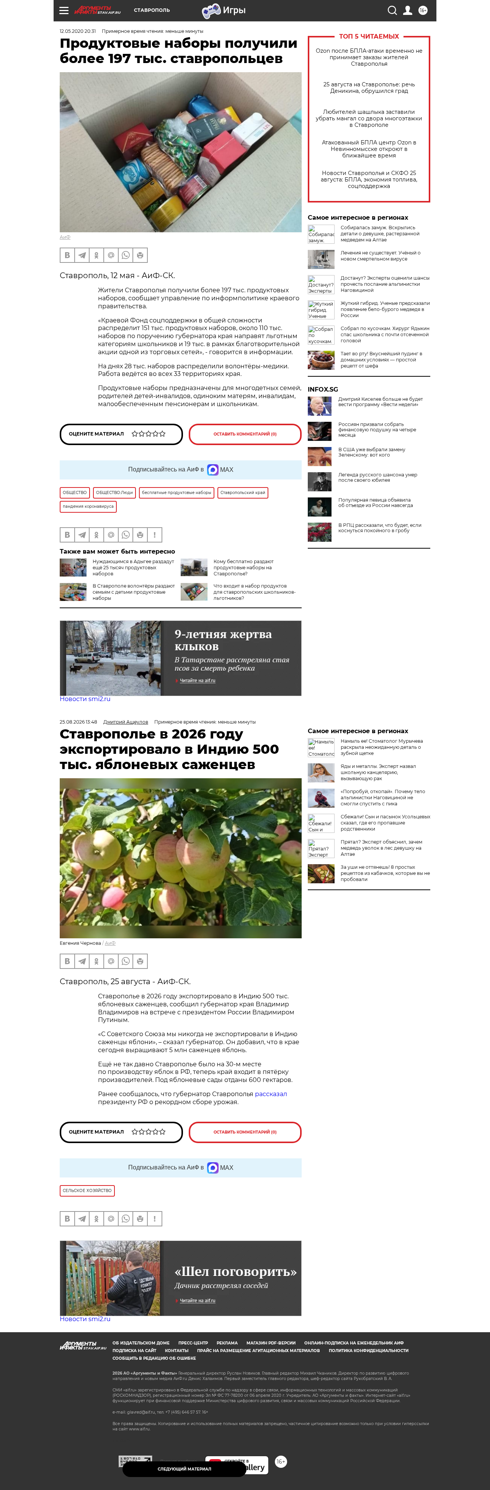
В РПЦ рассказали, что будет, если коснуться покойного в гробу (379, 528)
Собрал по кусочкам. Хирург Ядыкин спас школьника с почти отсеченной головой (385, 334)
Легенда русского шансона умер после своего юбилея (377, 477)
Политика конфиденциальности (368, 1350)
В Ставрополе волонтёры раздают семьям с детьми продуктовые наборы (134, 592)
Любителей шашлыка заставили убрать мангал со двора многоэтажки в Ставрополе (369, 118)
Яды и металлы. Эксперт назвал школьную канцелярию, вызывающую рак (378, 772)
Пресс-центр (193, 1343)
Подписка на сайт (134, 1350)
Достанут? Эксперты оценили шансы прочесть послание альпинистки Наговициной (385, 284)
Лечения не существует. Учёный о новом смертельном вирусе (381, 256)
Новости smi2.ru (85, 699)
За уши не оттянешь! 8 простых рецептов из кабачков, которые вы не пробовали (385, 873)
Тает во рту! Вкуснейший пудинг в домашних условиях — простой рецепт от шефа (381, 360)
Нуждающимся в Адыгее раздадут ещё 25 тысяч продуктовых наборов (133, 568)
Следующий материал (184, 1469)
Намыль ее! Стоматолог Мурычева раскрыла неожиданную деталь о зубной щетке (382, 747)
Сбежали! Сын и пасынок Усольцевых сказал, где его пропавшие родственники (385, 823)
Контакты (176, 1350)
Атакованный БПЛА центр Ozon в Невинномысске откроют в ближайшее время (369, 149)
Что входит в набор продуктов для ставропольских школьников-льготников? (255, 592)
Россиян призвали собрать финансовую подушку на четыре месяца (377, 430)
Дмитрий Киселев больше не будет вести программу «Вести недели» (380, 402)
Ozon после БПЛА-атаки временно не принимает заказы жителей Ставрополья (369, 57)
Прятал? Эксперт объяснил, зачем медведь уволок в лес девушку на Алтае (381, 848)
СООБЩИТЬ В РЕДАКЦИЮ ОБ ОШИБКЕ (154, 1358)
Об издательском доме (141, 1343)
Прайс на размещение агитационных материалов (258, 1350)
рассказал (271, 1094)
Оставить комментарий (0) (245, 434)
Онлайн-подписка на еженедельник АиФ (354, 1343)
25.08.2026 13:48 (78, 722)
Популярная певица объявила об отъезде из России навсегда (375, 502)
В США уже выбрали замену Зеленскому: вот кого (371, 452)
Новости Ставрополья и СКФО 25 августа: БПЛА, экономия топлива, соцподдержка (369, 179)
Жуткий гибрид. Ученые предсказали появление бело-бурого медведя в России (385, 309)
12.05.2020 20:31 (78, 31)
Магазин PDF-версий (271, 1343)
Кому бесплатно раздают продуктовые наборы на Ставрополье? (244, 568)
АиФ (65, 237)
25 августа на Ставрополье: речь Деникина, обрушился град (369, 87)
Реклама (227, 1343)
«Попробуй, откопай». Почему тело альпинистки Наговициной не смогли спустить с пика (383, 798)
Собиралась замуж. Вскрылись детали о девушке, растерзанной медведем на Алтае (380, 234)
